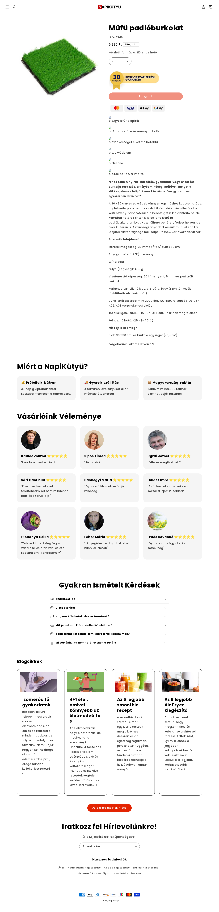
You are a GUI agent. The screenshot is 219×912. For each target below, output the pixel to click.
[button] (7, 7)
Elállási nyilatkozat (145, 867)
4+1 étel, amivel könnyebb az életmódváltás (85, 710)
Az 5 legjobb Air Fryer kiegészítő (178, 705)
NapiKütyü (114, 900)
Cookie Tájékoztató (117, 867)
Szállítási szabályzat (127, 873)
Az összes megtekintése (109, 808)
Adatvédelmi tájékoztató (84, 867)
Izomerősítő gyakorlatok (36, 702)
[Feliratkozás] (136, 846)
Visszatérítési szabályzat (94, 873)
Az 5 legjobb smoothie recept (130, 705)
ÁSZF (62, 867)
